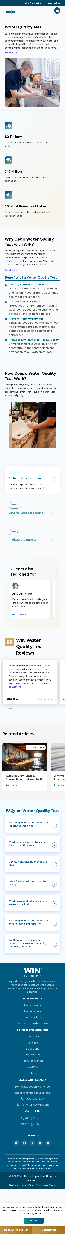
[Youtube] (48, 1143)
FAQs (32, 1073)
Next (56, 573)
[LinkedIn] (40, 1143)
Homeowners (32, 1011)
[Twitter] (32, 1143)
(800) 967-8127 (34, 1099)
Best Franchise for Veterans (32, 1093)
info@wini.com (34, 1124)
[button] (32, 824)
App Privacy (50, 1185)
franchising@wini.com (35, 1105)
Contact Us (54, 3)
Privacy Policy (35, 1185)
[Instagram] (17, 1143)
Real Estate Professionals (32, 1023)
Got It (33, 1221)
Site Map (13, 1185)
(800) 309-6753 (34, 1118)
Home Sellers (32, 1017)
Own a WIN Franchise (32, 1080)
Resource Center (32, 1061)
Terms (23, 1185)
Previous (50, 573)
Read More (11, 53)
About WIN (32, 1037)
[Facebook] (25, 1143)
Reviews (33, 1067)
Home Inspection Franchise (32, 1087)
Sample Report (32, 1055)
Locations (32, 1049)
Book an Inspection (16, 1230)
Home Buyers (32, 1005)
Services (32, 1043)
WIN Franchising (33, 3)
